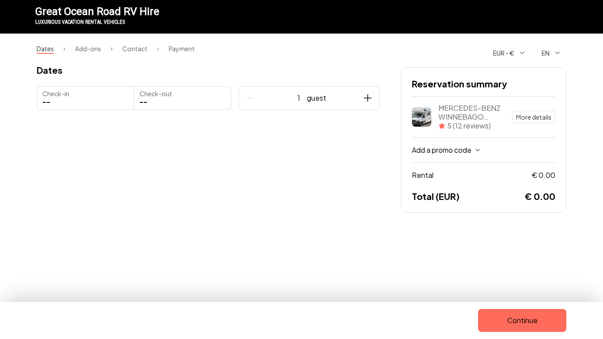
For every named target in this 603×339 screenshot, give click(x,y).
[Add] (367, 98)
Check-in (55, 93)
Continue (522, 320)
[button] (182, 98)
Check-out (155, 93)
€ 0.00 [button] (483, 175)
